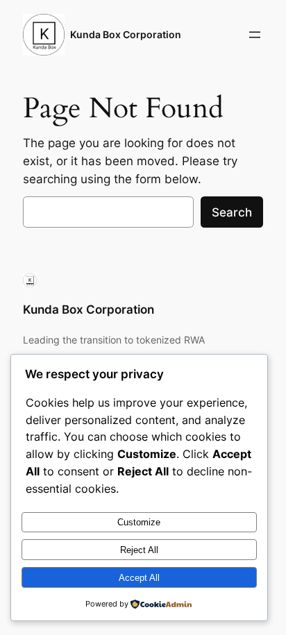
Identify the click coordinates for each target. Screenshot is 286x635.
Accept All (139, 578)
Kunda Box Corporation (125, 34)
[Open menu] (254, 34)
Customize (138, 522)
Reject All (139, 550)
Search (232, 212)
